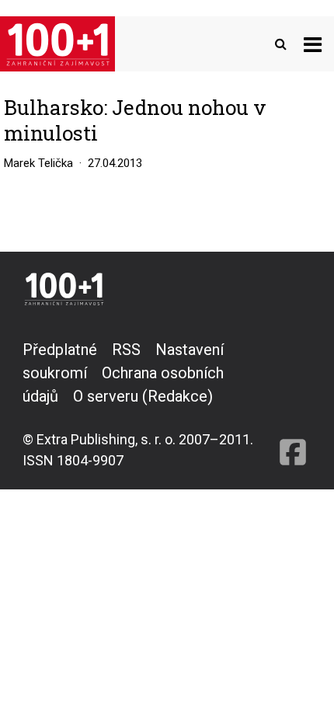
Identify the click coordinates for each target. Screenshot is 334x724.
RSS (126, 349)
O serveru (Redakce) (143, 396)
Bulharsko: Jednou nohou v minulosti (135, 120)
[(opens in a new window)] (292, 404)
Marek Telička (38, 163)
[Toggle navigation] (312, 43)
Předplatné (60, 349)
